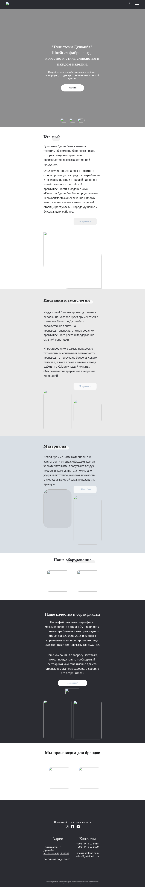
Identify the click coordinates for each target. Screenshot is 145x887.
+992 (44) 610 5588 (87, 843)
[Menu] (137, 4)
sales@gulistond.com (88, 856)
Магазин (72, 88)
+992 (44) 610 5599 (87, 846)
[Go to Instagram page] (66, 826)
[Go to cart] (128, 4)
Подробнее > (85, 221)
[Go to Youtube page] (78, 826)
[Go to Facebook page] (72, 826)
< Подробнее (85, 489)
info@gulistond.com (88, 853)
